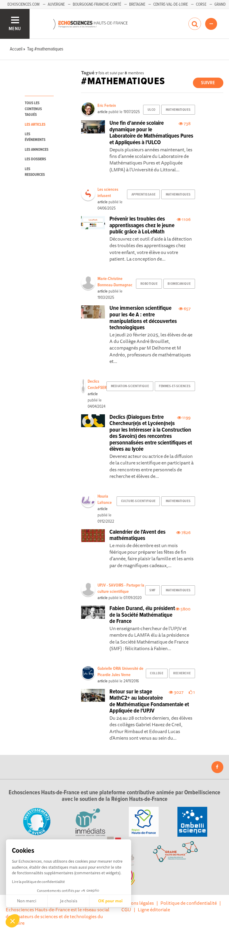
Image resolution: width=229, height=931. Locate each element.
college (156, 673)
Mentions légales (136, 903)
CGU (126, 909)
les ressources (35, 172)
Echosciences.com (23, 4)
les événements (35, 137)
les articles (35, 124)
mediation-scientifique (130, 386)
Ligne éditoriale (154, 909)
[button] (12, 921)
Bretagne (137, 4)
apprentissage (143, 195)
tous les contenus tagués (33, 109)
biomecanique (179, 284)
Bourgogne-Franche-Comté (97, 4)
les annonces (36, 149)
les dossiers (35, 159)
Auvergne (56, 4)
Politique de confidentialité (188, 903)
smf (152, 590)
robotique (149, 284)
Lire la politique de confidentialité (38, 881)
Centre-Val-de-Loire (170, 4)
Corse (201, 4)
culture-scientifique (138, 501)
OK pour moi (110, 901)
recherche (182, 673)
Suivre (208, 83)
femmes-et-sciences (175, 386)
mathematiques (178, 110)
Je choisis (68, 901)
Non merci (26, 901)
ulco (152, 110)
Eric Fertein (107, 105)
